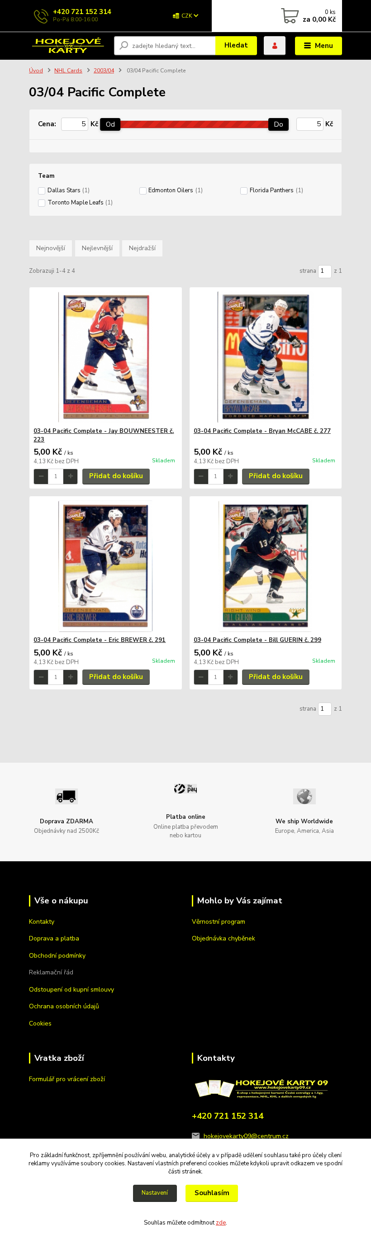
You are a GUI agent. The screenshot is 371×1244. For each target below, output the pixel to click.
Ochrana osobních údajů (64, 1006)
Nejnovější (50, 248)
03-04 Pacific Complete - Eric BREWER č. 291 (99, 640)
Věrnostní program (218, 921)
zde (221, 1223)
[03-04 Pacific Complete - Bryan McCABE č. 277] (266, 357)
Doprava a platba (54, 938)
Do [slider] (279, 124)
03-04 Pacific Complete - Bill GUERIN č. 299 (257, 640)
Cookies (40, 1023)
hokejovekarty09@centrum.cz (246, 1136)
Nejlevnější (97, 248)
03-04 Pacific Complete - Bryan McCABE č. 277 (262, 431)
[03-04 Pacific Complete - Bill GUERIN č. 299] (266, 566)
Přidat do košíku (116, 475)
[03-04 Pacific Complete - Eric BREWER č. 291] (105, 566)
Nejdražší (142, 248)
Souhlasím (212, 1192)
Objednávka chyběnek (223, 938)
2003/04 (104, 70)
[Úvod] (68, 46)
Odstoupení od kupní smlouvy (71, 989)
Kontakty (41, 921)
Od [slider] (110, 124)
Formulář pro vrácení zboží (67, 1079)
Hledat (236, 45)
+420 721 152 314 (82, 11)
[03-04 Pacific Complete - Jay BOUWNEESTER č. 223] (105, 357)
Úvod (36, 70)
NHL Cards (68, 70)
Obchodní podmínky (57, 955)
